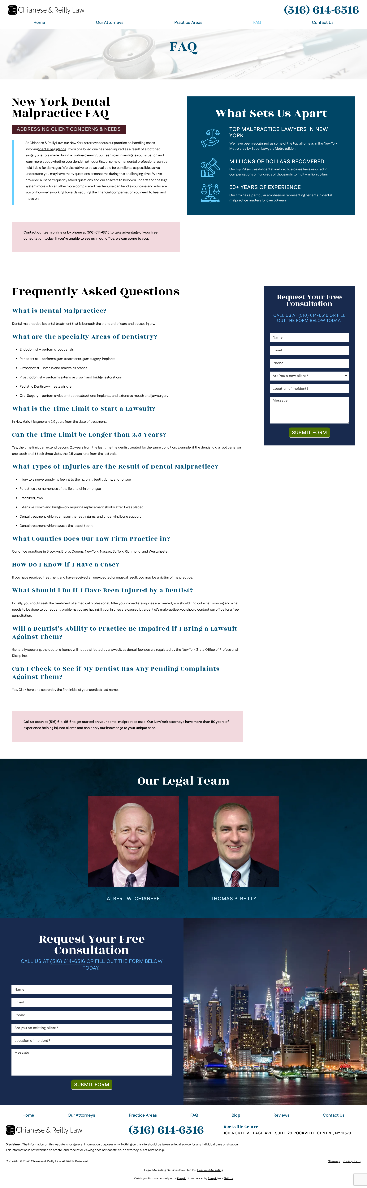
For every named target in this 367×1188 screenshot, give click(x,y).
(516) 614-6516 (321, 10)
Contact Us (323, 22)
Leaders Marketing (210, 1170)
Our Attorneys (109, 22)
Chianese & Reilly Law (46, 143)
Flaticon (228, 1178)
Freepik (181, 1178)
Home (39, 22)
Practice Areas (188, 22)
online (57, 232)
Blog (236, 1115)
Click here (26, 689)
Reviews (281, 1115)
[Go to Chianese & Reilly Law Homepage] (46, 10)
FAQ (257, 22)
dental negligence (52, 149)
